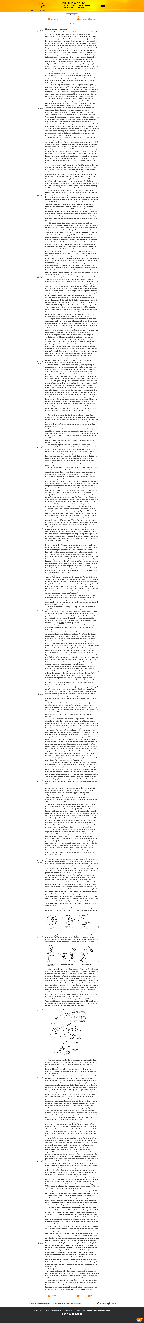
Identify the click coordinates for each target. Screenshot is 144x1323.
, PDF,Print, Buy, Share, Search (72, 15)
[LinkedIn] (76, 1314)
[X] (65, 1314)
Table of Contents (55, 19)
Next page (93, 19)
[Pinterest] (70, 1314)
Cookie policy (97, 1310)
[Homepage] (42, 5)
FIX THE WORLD (73, 3)
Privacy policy (88, 1310)
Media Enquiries (106, 1310)
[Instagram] (67, 1314)
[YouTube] (73, 1314)
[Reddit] (78, 1314)
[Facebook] (62, 1314)
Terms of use (81, 1310)
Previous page (83, 19)
